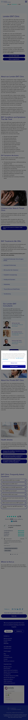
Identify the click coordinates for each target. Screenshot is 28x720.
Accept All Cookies (14, 366)
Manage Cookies (14, 363)
